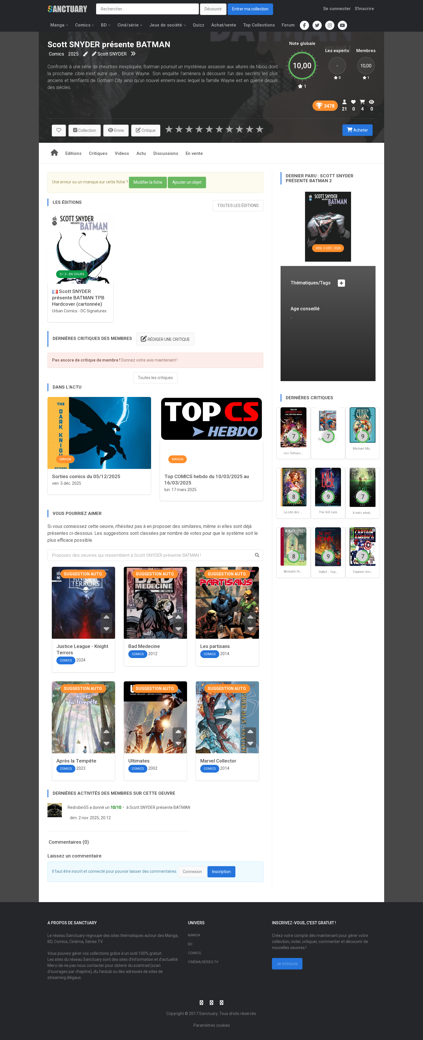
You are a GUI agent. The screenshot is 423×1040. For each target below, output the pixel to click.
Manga (57, 25)
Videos (122, 153)
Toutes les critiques (155, 377)
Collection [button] (86, 130)
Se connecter (337, 8)
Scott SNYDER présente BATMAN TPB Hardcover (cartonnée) (78, 297)
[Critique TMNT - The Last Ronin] (328, 546)
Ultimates (139, 761)
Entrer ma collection (250, 9)
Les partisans (215, 646)
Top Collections (259, 25)
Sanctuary (208, 1013)
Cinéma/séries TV (203, 962)
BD (104, 25)
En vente (194, 153)
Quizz (198, 25)
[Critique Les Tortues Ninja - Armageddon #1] (293, 427)
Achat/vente (223, 25)
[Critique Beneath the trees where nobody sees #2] (293, 546)
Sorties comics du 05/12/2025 (86, 476)
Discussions (165, 153)
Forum (288, 25)
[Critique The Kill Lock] (328, 486)
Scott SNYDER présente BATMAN (159, 807)
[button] (59, 130)
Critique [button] (148, 130)
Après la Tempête (76, 761)
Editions (73, 153)
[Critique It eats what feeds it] (363, 487)
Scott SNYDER (112, 54)
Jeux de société (165, 25)
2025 (73, 54)
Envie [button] (118, 130)
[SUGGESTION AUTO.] (83, 615)
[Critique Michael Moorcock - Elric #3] (363, 424)
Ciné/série (128, 25)
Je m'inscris (287, 963)
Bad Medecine (144, 646)
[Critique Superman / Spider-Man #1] (328, 420)
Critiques (98, 153)
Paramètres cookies (211, 1025)
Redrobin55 (78, 807)
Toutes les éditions (238, 205)
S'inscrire (364, 8)
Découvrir (213, 9)
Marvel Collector (218, 761)
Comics (82, 25)
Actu (141, 153)
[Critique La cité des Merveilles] (293, 486)
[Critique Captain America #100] (363, 546)
